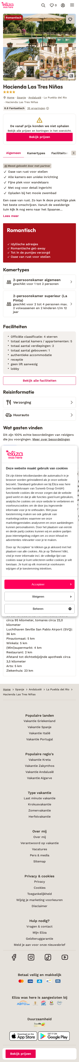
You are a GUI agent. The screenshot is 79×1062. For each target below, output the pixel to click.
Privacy (39, 881)
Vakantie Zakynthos (39, 766)
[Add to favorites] (70, 19)
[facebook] (14, 960)
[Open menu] (72, 5)
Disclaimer (39, 906)
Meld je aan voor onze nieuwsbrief (39, 945)
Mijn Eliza (40, 932)
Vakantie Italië (39, 733)
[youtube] (65, 960)
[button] (39, 30)
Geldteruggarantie (39, 938)
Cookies (39, 888)
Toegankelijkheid (39, 894)
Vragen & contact (39, 926)
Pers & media (39, 855)
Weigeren (38, 596)
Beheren (38, 608)
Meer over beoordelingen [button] (51, 439)
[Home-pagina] (8, 5)
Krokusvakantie (39, 804)
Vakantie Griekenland (39, 721)
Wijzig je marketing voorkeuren (39, 900)
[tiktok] (48, 960)
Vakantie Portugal (39, 739)
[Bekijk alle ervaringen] (26, 108)
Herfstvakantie (40, 816)
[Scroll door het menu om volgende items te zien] (73, 153)
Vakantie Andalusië (40, 772)
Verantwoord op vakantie (40, 843)
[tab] (13, 153)
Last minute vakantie (39, 798)
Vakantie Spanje (39, 727)
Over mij (39, 837)
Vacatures (39, 849)
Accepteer (38, 584)
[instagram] (31, 960)
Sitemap (39, 861)
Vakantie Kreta (40, 759)
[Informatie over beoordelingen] (47, 108)
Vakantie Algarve (39, 778)
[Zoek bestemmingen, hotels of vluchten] (43, 5)
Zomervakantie (39, 810)
